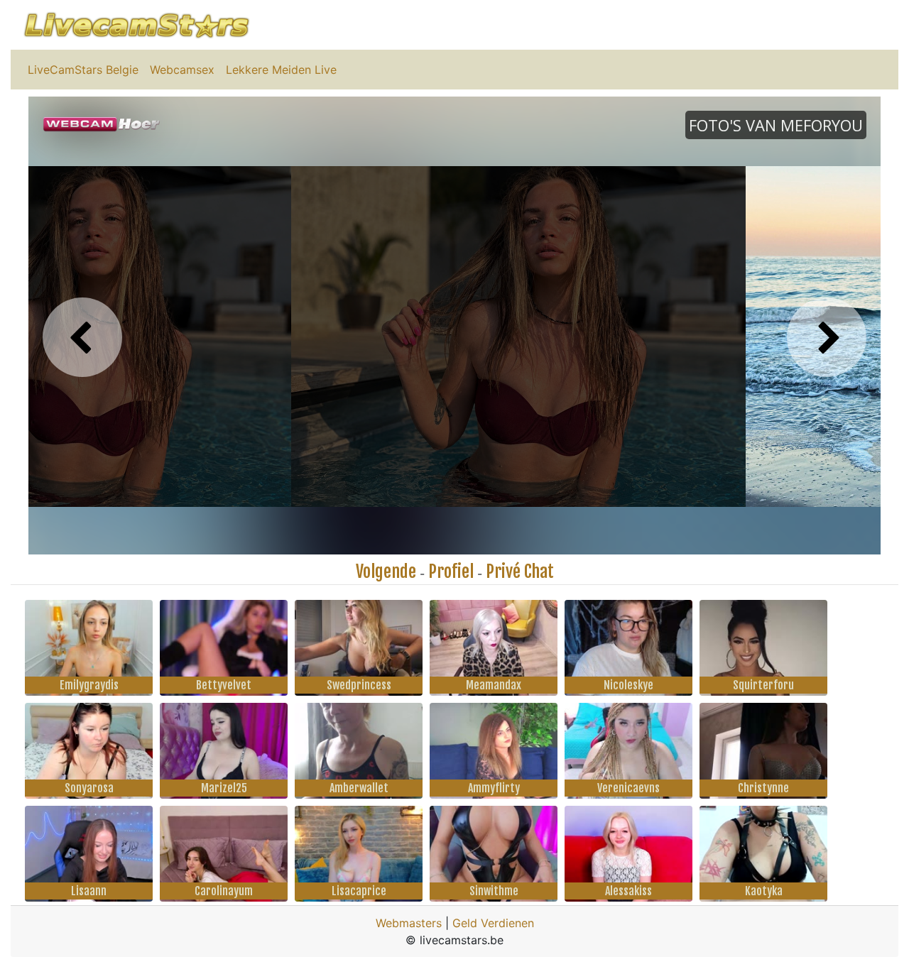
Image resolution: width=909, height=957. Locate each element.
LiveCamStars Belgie (83, 69)
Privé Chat (520, 571)
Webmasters (409, 923)
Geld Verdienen (493, 923)
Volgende (386, 571)
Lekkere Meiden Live (281, 69)
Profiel (451, 571)
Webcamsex (182, 69)
